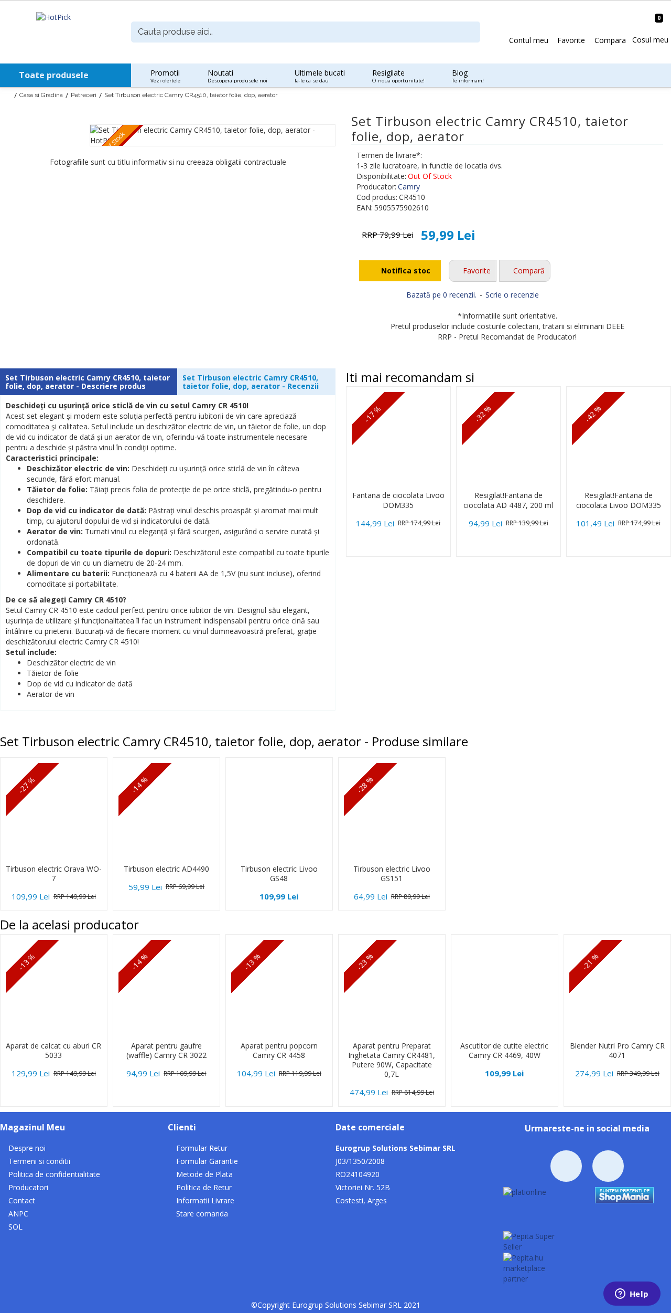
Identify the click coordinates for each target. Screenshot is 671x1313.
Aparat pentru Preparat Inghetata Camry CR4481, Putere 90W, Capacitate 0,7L (391, 1060)
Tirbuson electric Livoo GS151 (391, 873)
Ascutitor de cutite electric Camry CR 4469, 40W (504, 1050)
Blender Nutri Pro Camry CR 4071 (617, 1050)
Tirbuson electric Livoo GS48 (279, 873)
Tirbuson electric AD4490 (166, 869)
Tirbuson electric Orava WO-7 (54, 873)
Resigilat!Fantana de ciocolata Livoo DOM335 (618, 500)
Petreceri (83, 95)
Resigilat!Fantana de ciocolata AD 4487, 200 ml (508, 500)
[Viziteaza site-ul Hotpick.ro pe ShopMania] (624, 1194)
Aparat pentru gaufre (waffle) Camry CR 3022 (166, 1050)
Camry (409, 187)
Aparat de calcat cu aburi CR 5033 (53, 1050)
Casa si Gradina (41, 95)
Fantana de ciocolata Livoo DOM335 (398, 500)
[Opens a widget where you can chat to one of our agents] (632, 1295)
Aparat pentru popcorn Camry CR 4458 (279, 1050)
